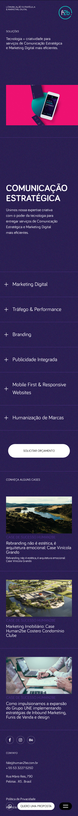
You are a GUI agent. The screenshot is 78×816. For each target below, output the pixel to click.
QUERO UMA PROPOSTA (18, 399)
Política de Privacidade (20, 799)
